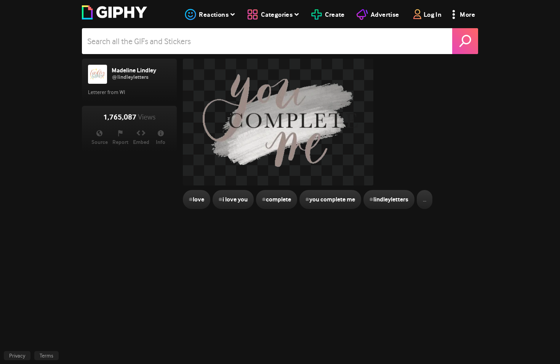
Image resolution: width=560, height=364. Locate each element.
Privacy (17, 356)
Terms (46, 356)
